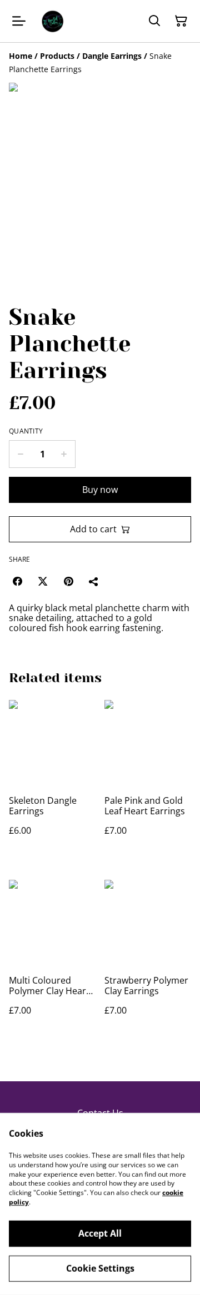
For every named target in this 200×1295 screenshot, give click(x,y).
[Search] (154, 21)
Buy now (100, 489)
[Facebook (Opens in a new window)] (17, 581)
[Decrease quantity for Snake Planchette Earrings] (20, 454)
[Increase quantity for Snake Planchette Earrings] (64, 454)
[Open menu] (19, 21)
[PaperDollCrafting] (52, 21)
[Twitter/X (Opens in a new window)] (42, 581)
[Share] (94, 581)
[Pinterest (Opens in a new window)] (68, 581)
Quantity (26, 431)
